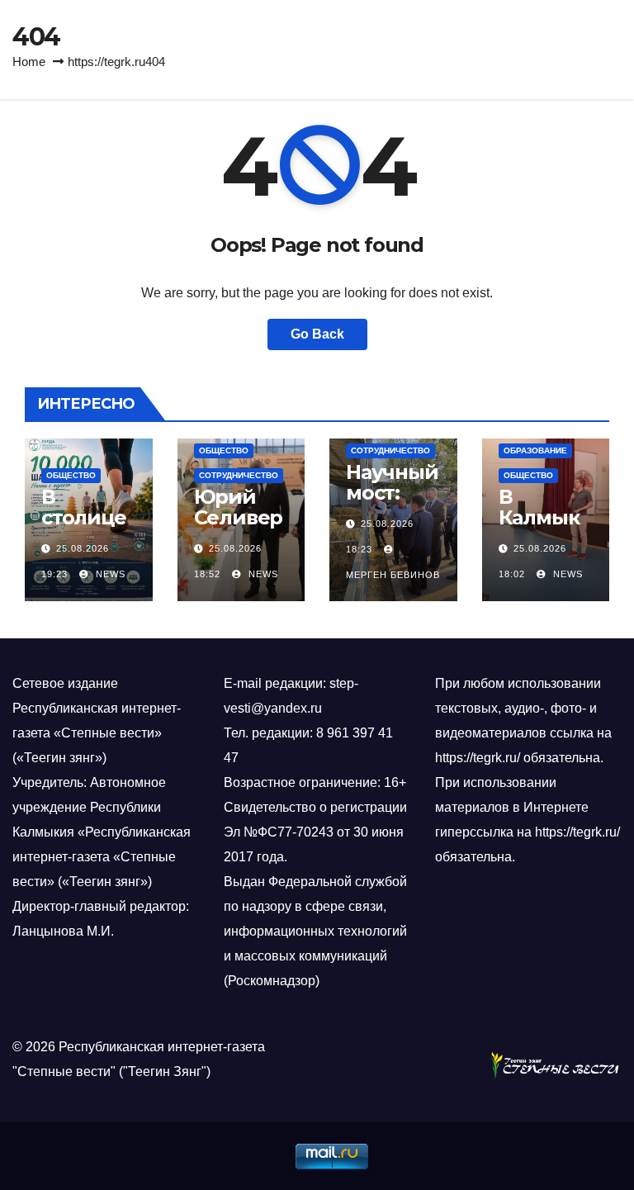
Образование (535, 450)
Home (28, 62)
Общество (71, 475)
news (108, 574)
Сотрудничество (238, 475)
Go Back (317, 334)
